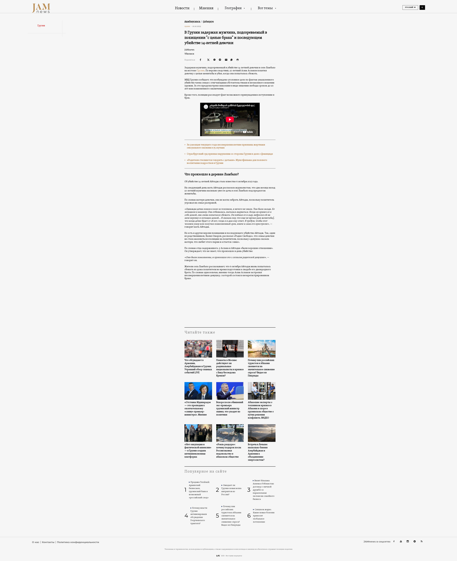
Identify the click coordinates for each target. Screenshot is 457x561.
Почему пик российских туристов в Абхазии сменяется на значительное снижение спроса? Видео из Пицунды (261, 368)
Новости (182, 8)
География (233, 8)
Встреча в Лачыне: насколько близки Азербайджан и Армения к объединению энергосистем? (258, 452)
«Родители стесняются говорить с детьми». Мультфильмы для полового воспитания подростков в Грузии (227, 162)
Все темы (265, 8)
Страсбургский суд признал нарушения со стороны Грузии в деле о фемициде (230, 154)
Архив (188, 26)
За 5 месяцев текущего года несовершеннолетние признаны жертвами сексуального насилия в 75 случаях (226, 146)
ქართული (208, 21)
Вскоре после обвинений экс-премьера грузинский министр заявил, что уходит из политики (229, 408)
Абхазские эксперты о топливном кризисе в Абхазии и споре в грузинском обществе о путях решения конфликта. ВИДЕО (261, 410)
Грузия (41, 25)
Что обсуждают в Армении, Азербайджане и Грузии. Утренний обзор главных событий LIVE (198, 366)
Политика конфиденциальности (78, 542)
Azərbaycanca (192, 21)
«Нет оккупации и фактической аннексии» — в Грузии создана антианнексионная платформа (197, 451)
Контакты (48, 542)
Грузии (200, 70)
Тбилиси (189, 53)
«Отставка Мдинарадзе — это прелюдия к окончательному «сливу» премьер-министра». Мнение (197, 408)
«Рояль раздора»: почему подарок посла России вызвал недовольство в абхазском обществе (228, 451)
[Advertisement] (230, 303)
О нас (35, 542)
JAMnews (189, 49)
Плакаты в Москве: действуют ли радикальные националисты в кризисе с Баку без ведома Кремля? (230, 368)
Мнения (206, 8)
